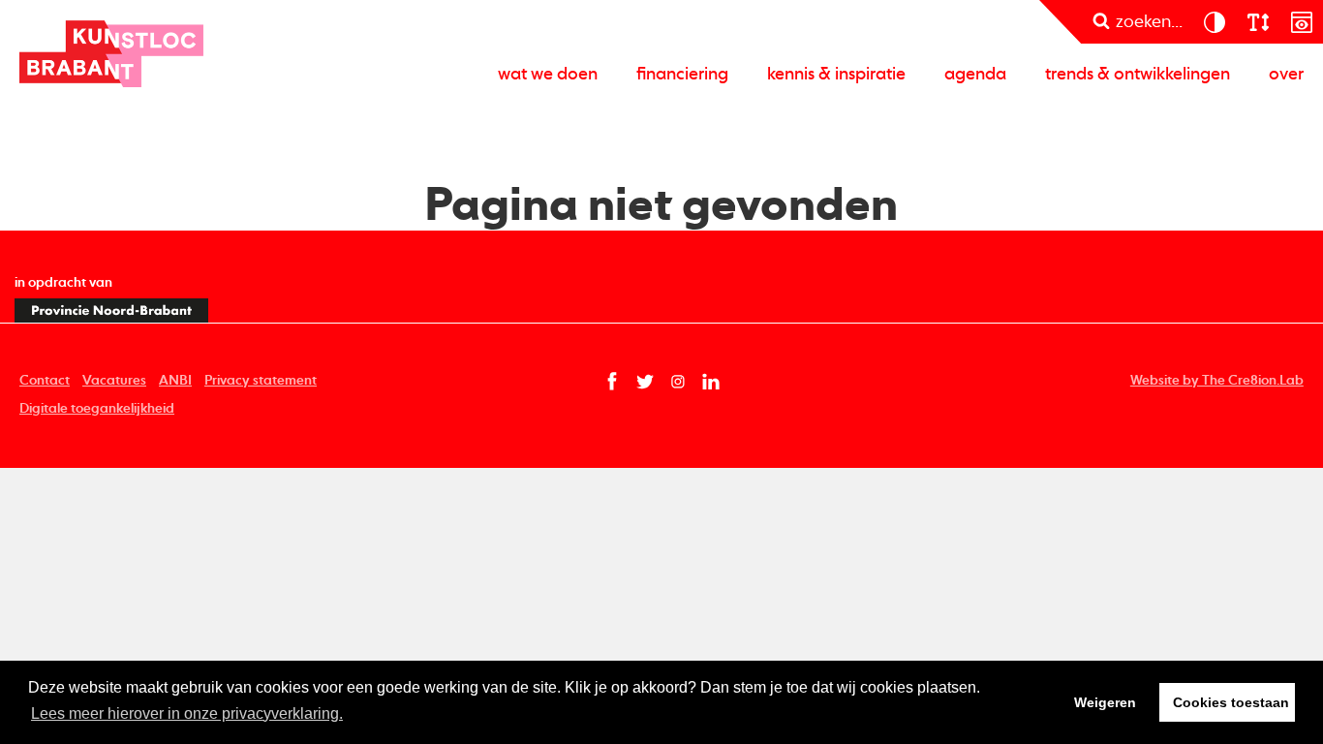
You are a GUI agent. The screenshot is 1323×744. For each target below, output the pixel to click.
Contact (44, 381)
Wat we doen (548, 74)
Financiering (682, 74)
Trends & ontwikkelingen (1137, 74)
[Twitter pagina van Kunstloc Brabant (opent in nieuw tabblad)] (645, 381)
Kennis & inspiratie (836, 74)
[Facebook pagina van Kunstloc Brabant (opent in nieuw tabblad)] (612, 381)
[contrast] (1214, 22)
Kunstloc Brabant (111, 53)
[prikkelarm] (1301, 22)
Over (1286, 74)
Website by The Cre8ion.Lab (1217, 381)
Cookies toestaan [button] (1231, 702)
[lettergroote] (1257, 22)
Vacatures (114, 381)
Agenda (975, 74)
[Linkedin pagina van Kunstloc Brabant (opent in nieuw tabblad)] (710, 381)
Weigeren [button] (1105, 702)
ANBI (175, 381)
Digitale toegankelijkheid (96, 409)
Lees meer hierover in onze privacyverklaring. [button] (187, 713)
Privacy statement (260, 381)
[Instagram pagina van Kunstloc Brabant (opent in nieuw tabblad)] (677, 381)
